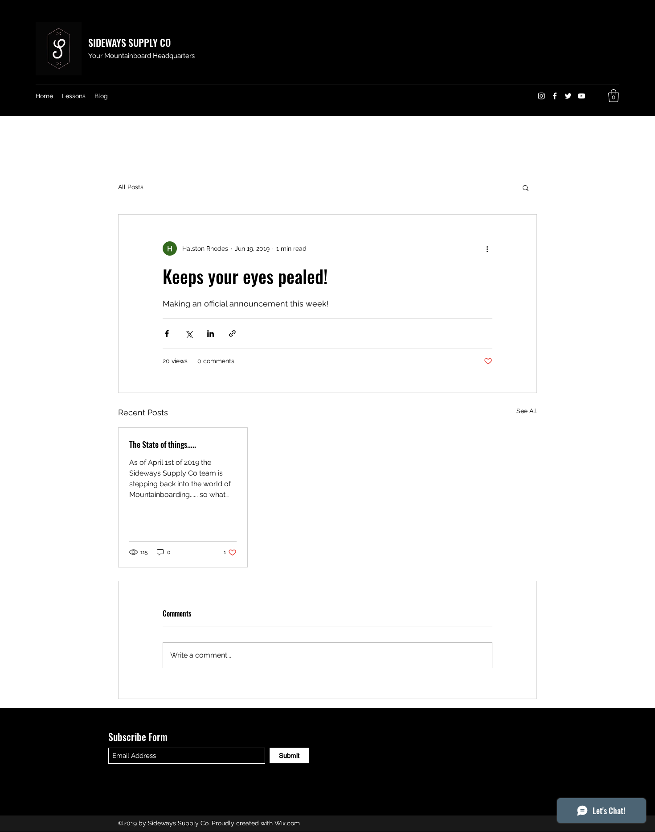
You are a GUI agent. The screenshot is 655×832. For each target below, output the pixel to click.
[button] (613, 95)
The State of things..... (162, 444)
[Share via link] (232, 333)
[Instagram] (541, 95)
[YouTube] (581, 95)
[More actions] (487, 248)
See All (526, 410)
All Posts (130, 186)
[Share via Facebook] (167, 333)
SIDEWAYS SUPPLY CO (129, 42)
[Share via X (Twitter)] (188, 333)
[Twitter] (568, 95)
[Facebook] (554, 95)
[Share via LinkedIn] (210, 333)
